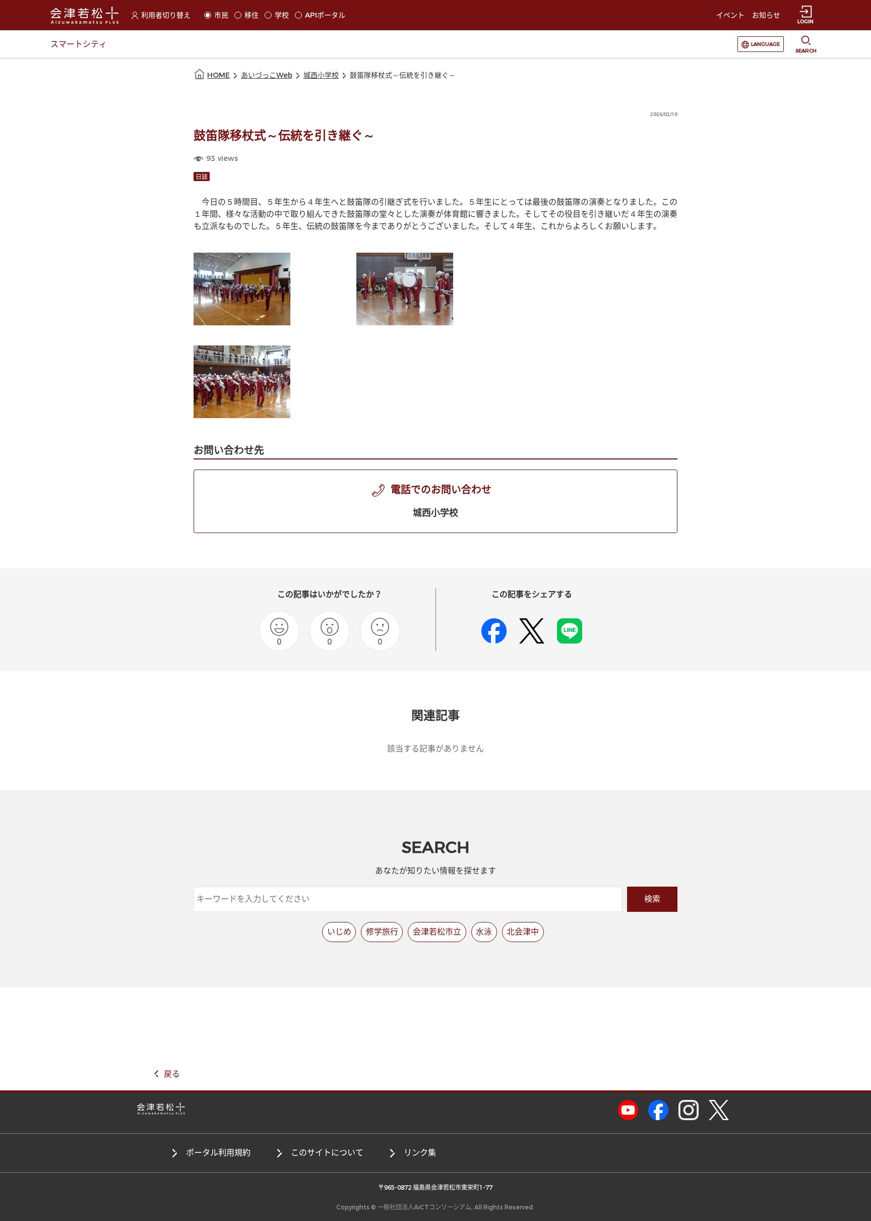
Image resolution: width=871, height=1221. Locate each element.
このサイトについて (327, 1152)
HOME (218, 75)
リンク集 (420, 1152)
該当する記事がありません (435, 748)
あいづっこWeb (266, 75)
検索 (652, 899)
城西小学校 (321, 75)
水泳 (484, 931)
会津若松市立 (437, 931)
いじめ (339, 931)
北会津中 (523, 931)
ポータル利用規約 (218, 1152)
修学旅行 (382, 931)
